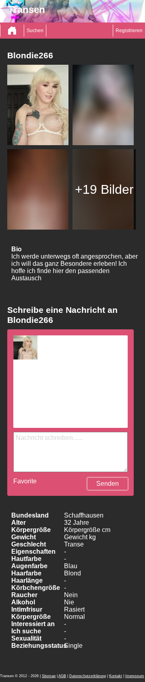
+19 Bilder (104, 189)
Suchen (35, 30)
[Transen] (12, 31)
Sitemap (49, 676)
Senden (107, 483)
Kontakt (115, 676)
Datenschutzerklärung (87, 676)
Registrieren (129, 30)
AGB (62, 676)
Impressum (134, 676)
